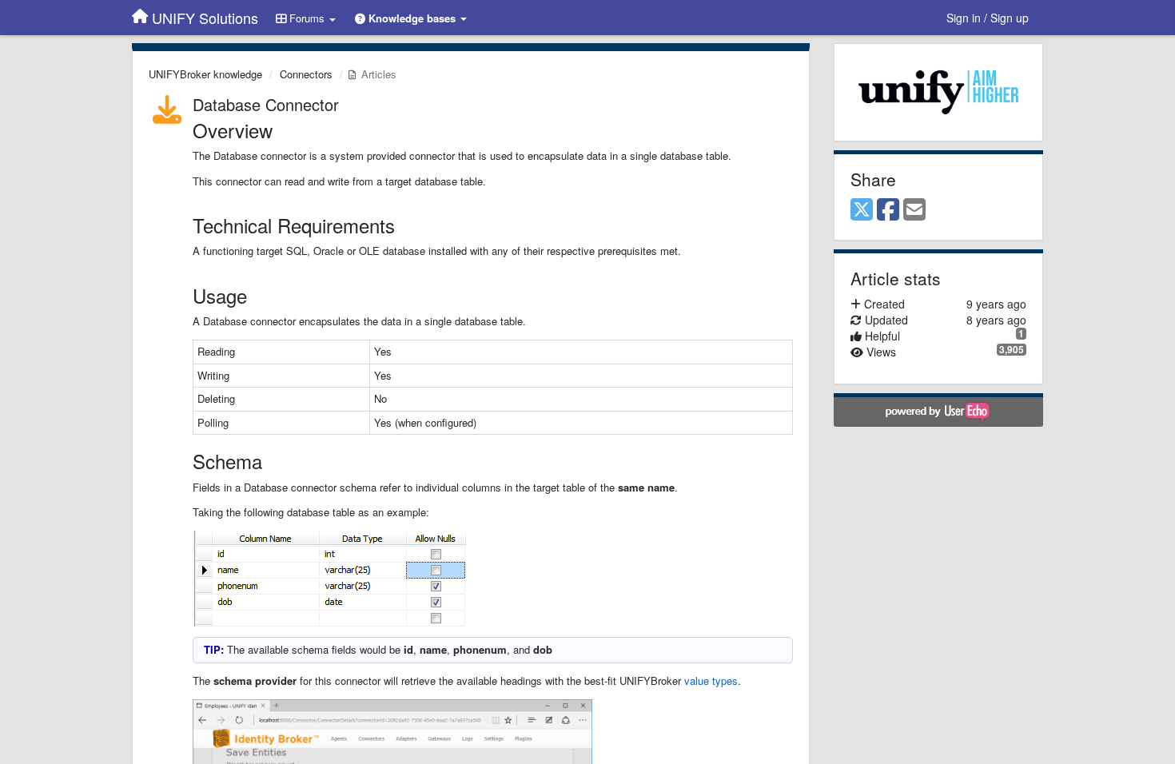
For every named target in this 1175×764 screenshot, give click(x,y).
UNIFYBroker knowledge (205, 74)
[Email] (914, 210)
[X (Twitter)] (861, 210)
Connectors (306, 74)
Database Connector (266, 104)
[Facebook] (888, 210)
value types (711, 680)
